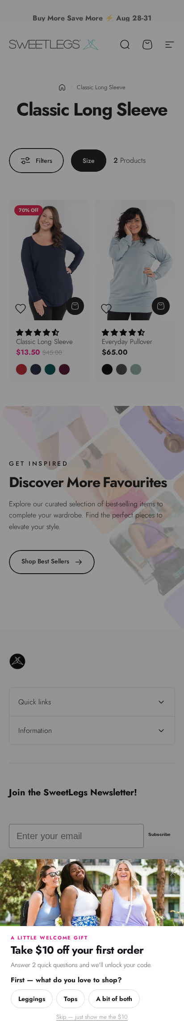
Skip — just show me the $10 (92, 1017)
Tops (70, 998)
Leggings (31, 998)
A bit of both (114, 998)
